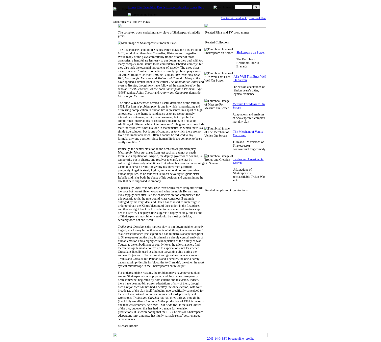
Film (139, 7)
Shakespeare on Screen (250, 52)
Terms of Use (257, 18)
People (161, 7)
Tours (193, 7)
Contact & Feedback (234, 18)
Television (149, 7)
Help (201, 7)
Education (182, 7)
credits (250, 338)
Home (132, 7)
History (171, 7)
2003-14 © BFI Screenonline (225, 338)
